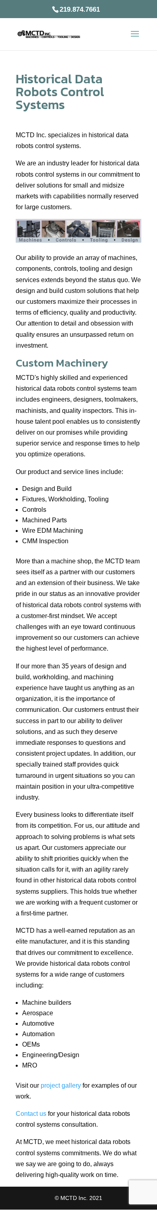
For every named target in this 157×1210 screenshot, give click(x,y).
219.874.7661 (80, 9)
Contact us (31, 1113)
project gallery (61, 1085)
